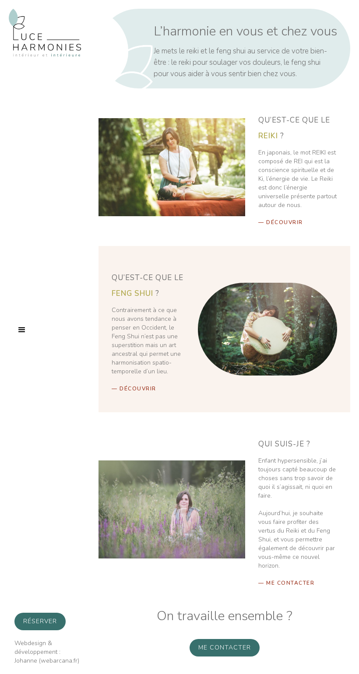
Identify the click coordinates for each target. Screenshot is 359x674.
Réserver (40, 621)
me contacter (224, 647)
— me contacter (286, 582)
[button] (22, 330)
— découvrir (280, 222)
